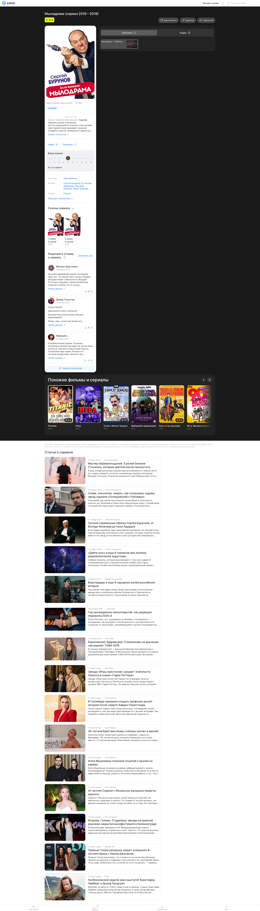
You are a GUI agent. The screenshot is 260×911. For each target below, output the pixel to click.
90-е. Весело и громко (199, 425)
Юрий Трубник (80, 188)
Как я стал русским (169, 425)
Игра (78, 425)
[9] (86, 162)
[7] (77, 162)
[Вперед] (209, 379)
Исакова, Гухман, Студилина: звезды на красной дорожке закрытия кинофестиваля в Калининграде (122, 822)
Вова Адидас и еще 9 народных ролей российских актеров (121, 584)
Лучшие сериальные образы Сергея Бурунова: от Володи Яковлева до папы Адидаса (121, 524)
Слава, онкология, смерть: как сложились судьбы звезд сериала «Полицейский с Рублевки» (121, 495)
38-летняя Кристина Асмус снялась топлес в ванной (123, 731)
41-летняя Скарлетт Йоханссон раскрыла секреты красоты (122, 792)
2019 (48, 103)
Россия (67, 193)
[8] (82, 162)
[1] (50, 162)
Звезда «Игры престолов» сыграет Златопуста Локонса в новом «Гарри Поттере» (119, 673)
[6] (73, 162)
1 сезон (52, 238)
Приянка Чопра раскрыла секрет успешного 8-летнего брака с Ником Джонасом (119, 852)
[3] (59, 162)
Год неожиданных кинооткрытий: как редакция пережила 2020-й (120, 614)
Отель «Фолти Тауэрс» (116, 425)
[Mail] (4, 3)
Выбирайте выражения (143, 425)
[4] (64, 162)
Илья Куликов (70, 178)
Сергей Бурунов (72, 183)
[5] (68, 162)
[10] (91, 162)
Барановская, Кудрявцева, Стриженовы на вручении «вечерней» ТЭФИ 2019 (123, 643)
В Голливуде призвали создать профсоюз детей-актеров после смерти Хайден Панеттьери (120, 703)
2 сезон (69, 238)
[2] (55, 162)
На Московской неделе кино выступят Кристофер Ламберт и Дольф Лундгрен (121, 881)
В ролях (51, 183)
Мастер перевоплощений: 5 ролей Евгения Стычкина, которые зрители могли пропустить (119, 465)
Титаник (52, 425)
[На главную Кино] (10, 3)
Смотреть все (85, 255)
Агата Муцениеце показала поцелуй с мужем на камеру (120, 762)
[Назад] (203, 379)
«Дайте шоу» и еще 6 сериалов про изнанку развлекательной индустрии (117, 554)
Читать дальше (55, 288)
